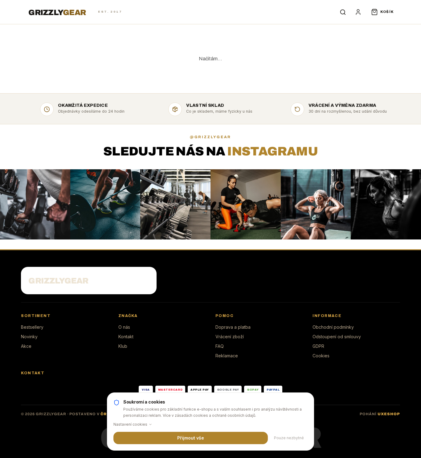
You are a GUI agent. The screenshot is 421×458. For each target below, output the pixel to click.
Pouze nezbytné (289, 438)
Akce (26, 346)
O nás (124, 327)
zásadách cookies (191, 415)
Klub (122, 346)
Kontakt (125, 336)
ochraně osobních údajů (233, 415)
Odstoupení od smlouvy (337, 336)
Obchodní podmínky (333, 327)
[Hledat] (342, 12)
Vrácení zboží (229, 336)
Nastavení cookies (130, 424)
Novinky (29, 336)
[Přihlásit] (358, 12)
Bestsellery (32, 327)
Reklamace (226, 355)
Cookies (321, 355)
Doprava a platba (233, 327)
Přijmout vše (190, 437)
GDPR (318, 346)
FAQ (219, 346)
